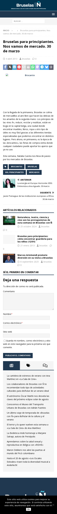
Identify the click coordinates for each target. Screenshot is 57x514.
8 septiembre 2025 (29, 261)
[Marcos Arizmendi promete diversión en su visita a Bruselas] (9, 258)
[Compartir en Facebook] (5, 67)
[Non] (53, 504)
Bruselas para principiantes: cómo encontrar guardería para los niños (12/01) (34, 239)
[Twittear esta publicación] (10, 67)
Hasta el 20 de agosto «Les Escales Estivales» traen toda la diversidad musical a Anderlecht (28, 462)
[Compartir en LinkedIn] (14, 67)
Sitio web (7, 331)
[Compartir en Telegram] (42, 67)
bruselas (26, 58)
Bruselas (32, 166)
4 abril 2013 (11, 58)
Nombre (7, 314)
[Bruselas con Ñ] (28, 9)
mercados (34, 172)
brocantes (16, 166)
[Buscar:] (28, 21)
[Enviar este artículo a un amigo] (23, 67)
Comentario (9, 291)
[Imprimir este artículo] (28, 67)
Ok (28, 509)
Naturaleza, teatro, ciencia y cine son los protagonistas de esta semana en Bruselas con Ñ (34, 220)
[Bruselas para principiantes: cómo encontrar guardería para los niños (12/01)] (9, 239)
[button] (52, 14)
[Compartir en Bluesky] (46, 67)
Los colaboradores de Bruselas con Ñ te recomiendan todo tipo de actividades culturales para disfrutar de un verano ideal (28, 387)
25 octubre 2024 (28, 226)
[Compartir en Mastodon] (37, 67)
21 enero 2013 (27, 245)
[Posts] (11, 365)
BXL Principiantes (14, 172)
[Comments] (45, 365)
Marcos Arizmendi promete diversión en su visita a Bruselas (35, 256)
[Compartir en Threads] (51, 67)
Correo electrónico (12, 322)
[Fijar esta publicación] (19, 67)
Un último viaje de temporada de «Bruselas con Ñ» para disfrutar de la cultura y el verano (28, 416)
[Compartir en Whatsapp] (33, 67)
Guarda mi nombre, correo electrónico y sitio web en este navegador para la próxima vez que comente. (26, 344)
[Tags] (28, 365)
